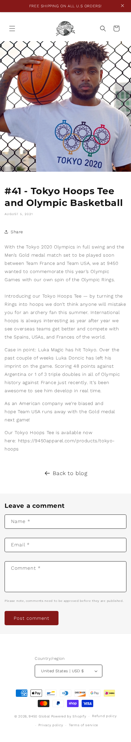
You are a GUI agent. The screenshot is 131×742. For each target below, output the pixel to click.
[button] (12, 28)
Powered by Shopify (69, 716)
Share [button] (17, 231)
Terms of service (83, 725)
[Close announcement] (122, 6)
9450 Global (39, 716)
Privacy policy (50, 725)
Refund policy (104, 716)
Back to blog (70, 473)
